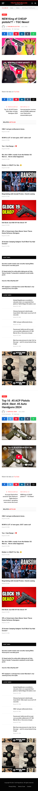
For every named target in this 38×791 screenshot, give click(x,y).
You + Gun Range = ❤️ (9, 146)
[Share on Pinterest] (16, 34)
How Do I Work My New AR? (10, 281)
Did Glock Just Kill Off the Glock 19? (14, 223)
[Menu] (3, 3)
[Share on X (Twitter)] (10, 34)
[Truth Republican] (19, 3)
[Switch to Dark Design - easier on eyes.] (32, 3)
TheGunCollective (13, 26)
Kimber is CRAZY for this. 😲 (12, 165)
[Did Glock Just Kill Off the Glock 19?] (19, 210)
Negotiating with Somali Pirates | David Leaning (18, 194)
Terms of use (21, 786)
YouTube (16, 92)
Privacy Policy (12, 786)
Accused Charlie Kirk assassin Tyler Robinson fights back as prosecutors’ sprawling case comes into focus (10, 498)
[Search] (35, 3)
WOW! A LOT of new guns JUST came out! (16, 138)
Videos (4, 14)
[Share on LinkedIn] (22, 34)
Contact (29, 786)
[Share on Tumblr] (27, 34)
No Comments (7, 29)
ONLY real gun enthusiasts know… (13, 129)
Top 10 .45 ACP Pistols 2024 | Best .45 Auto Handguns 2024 (11, 111)
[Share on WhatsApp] (33, 34)
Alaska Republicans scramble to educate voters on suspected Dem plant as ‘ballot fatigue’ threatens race (24, 302)
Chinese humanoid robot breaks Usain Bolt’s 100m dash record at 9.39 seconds (24, 313)
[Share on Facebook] (4, 34)
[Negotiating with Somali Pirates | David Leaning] (19, 181)
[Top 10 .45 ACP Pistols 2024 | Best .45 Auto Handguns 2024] (19, 431)
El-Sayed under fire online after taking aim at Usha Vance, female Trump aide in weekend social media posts (17, 273)
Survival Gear (12, 411)
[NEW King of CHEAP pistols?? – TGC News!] (19, 46)
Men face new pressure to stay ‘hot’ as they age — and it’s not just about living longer (24, 342)
